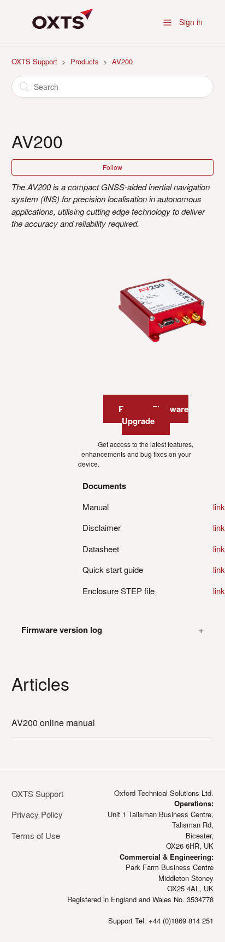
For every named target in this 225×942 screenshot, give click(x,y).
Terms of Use (35, 835)
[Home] (60, 37)
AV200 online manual (53, 722)
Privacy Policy (37, 814)
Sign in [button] (191, 21)
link (219, 506)
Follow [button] (112, 167)
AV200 (122, 61)
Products (84, 61)
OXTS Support (34, 61)
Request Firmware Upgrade (153, 415)
